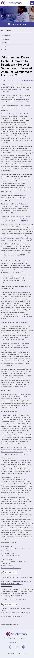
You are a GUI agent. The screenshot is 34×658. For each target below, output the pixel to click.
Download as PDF (28, 80)
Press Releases (5, 39)
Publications (4, 42)
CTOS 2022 (5, 91)
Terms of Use (26, 637)
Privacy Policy (7, 637)
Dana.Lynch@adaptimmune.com (11, 568)
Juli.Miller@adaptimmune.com (10, 555)
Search (14, 637)
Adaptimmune (13, 653)
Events (3, 46)
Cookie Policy (22, 638)
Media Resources (6, 35)
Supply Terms (13, 638)
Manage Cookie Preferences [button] (16, 642)
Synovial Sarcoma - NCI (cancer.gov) (12, 452)
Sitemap (20, 637)
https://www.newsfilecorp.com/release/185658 (16, 613)
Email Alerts (4, 50)
